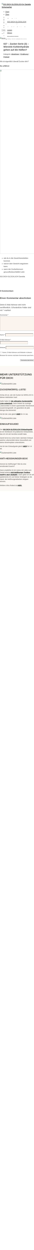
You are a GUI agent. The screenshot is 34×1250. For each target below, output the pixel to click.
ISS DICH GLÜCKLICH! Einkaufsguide (17, 429)
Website (2, 347)
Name (2, 335)
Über (7, 14)
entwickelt (8, 403)
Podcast (6, 57)
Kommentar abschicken (27, 360)
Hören (9, 33)
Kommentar (4, 315)
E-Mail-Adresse (5, 340)
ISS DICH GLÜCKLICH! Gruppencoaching (15, 23)
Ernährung (24, 54)
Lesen (9, 30)
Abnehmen (15, 54)
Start (7, 12)
